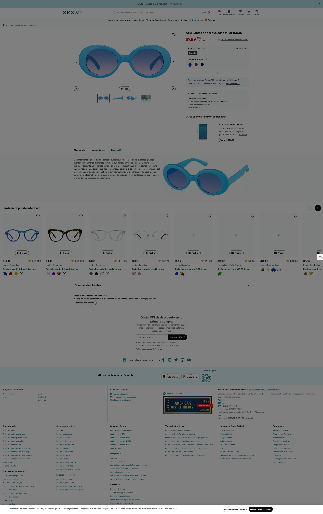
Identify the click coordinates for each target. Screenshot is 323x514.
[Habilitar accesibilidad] (320, 257)
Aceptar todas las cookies (260, 509)
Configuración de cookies (234, 509)
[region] (161, 509)
